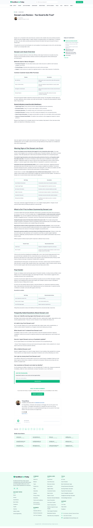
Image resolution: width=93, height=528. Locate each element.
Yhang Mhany (20, 17)
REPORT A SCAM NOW (37, 394)
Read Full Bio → (25, 413)
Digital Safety (50, 488)
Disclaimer (35, 497)
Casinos (15, 509)
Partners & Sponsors (37, 513)
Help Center (63, 506)
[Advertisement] (46, 29)
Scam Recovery (50, 481)
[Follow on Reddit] (24, 412)
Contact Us (35, 486)
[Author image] (16, 18)
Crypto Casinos (50, 5)
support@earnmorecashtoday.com (70, 517)
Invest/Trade (42, 5)
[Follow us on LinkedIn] (17, 488)
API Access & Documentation (36, 503)
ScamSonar (49, 479)
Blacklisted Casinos (51, 513)
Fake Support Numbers (52, 511)
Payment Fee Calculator (66, 490)
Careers (35, 493)
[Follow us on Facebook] (14, 488)
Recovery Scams (51, 484)
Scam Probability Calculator (67, 493)
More (71, 5)
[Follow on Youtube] (26, 412)
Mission (35, 481)
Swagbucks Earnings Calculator (68, 495)
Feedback (63, 509)
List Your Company (37, 515)
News (14, 495)
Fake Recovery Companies (53, 515)
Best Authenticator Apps (66, 484)
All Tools (63, 479)
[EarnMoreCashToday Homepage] (21, 477)
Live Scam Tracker (51, 502)
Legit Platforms (26, 5)
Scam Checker (64, 481)
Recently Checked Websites (53, 497)
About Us (66, 5)
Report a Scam (50, 495)
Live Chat (63, 504)
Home (11, 5)
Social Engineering (17, 513)
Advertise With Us (37, 510)
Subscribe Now (38, 381)
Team (34, 484)
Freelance (15, 504)
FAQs (34, 488)
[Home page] (17, 2)
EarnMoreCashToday (39, 402)
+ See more (66, 57)
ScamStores (16, 499)
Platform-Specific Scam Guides (52, 507)
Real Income (50, 493)
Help (61, 5)
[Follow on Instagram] (22, 412)
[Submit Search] (37, 2)
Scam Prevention (51, 500)
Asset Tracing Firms (51, 504)
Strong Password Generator (67, 486)
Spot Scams (50, 486)
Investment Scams (51, 490)
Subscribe (35, 490)
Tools (57, 5)
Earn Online (34, 5)
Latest (14, 5)
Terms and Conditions (38, 500)
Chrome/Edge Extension (66, 497)
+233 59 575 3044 (67, 515)
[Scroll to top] (91, 523)
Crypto (14, 506)
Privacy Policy (36, 495)
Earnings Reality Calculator (67, 488)
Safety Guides (16, 511)
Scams (19, 5)
